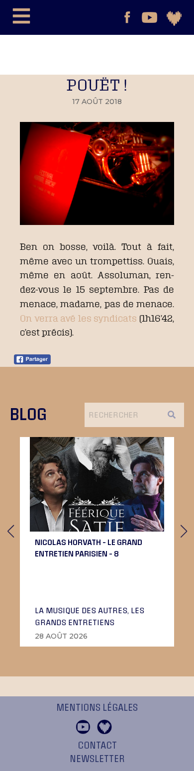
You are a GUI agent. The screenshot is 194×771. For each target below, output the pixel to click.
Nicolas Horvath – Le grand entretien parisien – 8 (88, 547)
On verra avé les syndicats (78, 318)
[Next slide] (183, 531)
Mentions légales (97, 707)
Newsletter (97, 759)
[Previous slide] (10, 531)
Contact (97, 745)
